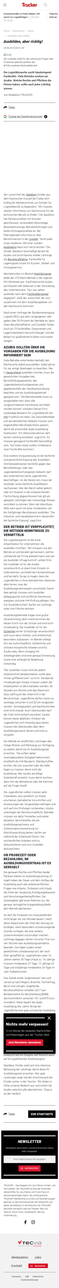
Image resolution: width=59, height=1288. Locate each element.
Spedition (31, 194)
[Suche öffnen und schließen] (44, 5)
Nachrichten (19, 31)
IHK (6, 416)
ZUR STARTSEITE (42, 1114)
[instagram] (33, 1222)
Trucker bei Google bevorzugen (25, 116)
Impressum (16, 1276)
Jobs (37, 1257)
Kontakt (16, 1266)
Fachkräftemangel (37, 294)
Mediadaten (19, 1257)
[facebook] (25, 1222)
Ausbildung (10, 247)
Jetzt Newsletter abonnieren (24, 1042)
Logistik (33, 239)
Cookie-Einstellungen (29, 1280)
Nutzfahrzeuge (42, 273)
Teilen (11, 107)
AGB (27, 1276)
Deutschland (13, 372)
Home (6, 31)
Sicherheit (9, 631)
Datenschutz (38, 1276)
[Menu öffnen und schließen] (5, 5)
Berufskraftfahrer (18, 259)
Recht (31, 31)
